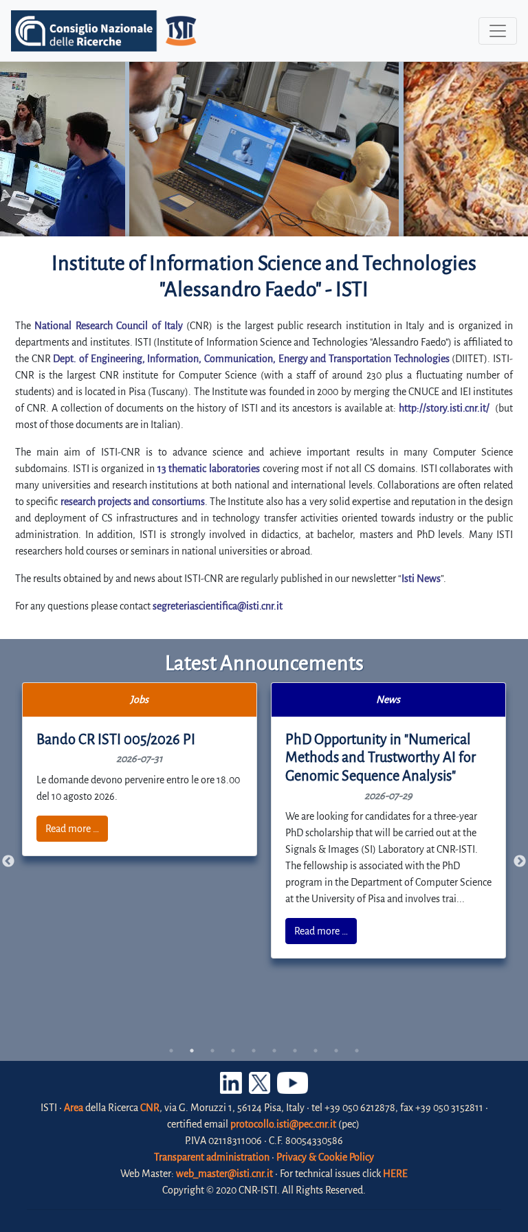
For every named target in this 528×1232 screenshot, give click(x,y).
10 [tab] (357, 1050)
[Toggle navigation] (497, 31)
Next (520, 862)
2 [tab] (192, 1050)
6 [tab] (274, 1050)
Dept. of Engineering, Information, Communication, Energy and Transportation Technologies (251, 358)
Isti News (421, 578)
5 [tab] (254, 1050)
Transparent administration (212, 1157)
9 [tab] (336, 1050)
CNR (150, 1107)
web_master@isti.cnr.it (224, 1173)
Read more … (72, 828)
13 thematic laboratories (208, 468)
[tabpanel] (140, 769)
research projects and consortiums (132, 501)
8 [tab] (315, 1050)
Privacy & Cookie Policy (325, 1157)
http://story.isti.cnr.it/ (444, 408)
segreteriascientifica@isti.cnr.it (218, 606)
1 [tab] (171, 1050)
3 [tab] (212, 1050)
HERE (395, 1173)
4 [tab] (233, 1050)
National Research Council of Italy (108, 325)
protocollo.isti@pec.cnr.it (283, 1124)
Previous (8, 862)
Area (73, 1107)
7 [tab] (295, 1050)
